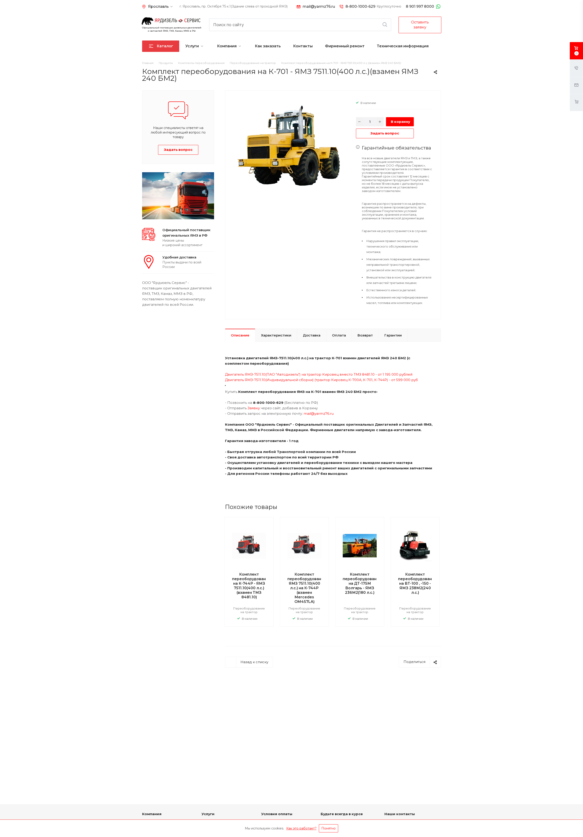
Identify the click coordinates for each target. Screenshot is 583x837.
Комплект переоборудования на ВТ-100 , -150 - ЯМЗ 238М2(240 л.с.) (417, 583)
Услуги (192, 46)
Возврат (365, 335)
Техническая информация (403, 46)
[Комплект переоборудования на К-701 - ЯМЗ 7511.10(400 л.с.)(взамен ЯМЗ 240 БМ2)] (288, 145)
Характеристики (276, 335)
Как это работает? (301, 828)
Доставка (311, 335)
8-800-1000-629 (360, 6)
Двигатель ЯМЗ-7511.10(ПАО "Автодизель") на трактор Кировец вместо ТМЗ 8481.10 (300, 374)
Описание (240, 335)
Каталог (165, 46)
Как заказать (268, 46)
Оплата (339, 335)
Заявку (254, 408)
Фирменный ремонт (345, 46)
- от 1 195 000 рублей (393, 374)
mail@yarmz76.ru (319, 6)
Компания (227, 46)
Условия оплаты (276, 814)
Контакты (303, 46)
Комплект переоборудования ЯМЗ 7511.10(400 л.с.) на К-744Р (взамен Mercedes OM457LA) (306, 588)
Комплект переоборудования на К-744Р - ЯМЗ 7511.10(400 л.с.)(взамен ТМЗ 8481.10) (251, 585)
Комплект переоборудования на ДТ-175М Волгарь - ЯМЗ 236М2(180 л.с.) (362, 583)
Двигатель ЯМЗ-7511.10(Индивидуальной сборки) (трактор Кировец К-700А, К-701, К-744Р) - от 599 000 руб (322, 380)
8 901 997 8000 (420, 6)
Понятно (328, 828)
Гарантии (393, 335)
